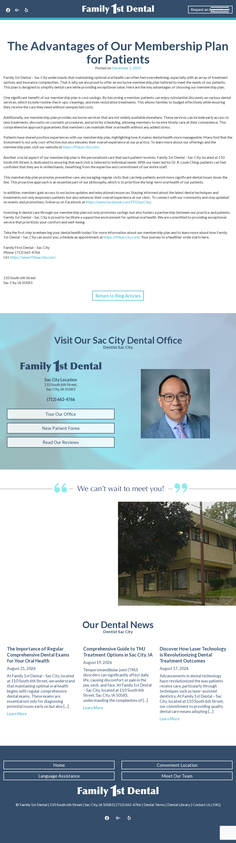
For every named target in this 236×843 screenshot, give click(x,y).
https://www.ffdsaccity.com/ (33, 257)
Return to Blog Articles (118, 295)
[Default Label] (26, 10)
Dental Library (178, 804)
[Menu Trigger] (219, 9)
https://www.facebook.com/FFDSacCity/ (118, 202)
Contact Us (202, 804)
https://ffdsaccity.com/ (81, 147)
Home (59, 765)
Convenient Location (177, 765)
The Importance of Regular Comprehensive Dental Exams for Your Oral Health (38, 654)
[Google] (17, 10)
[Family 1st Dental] (118, 8)
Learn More (19, 713)
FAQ (217, 804)
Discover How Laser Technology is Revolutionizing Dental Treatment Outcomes (193, 654)
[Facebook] (8, 10)
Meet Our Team (177, 776)
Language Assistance (59, 776)
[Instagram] (118, 818)
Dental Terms (154, 804)
